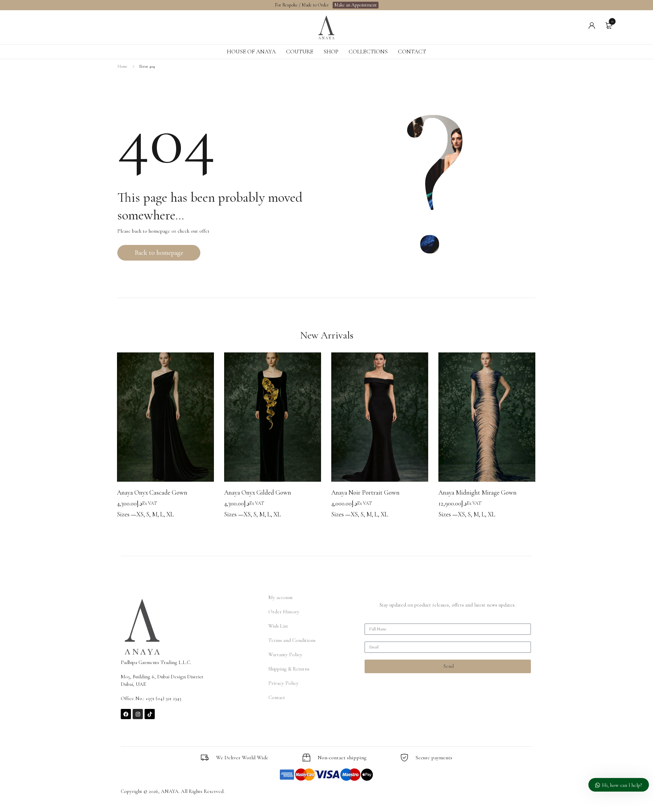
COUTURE (299, 51)
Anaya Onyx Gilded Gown (257, 492)
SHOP (330, 51)
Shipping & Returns (288, 669)
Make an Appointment (355, 5)
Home (122, 66)
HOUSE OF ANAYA (251, 51)
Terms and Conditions (292, 640)
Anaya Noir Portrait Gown (365, 492)
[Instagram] (138, 714)
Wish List (278, 626)
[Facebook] (126, 714)
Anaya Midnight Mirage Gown (477, 492)
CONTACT (412, 51)
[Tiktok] (150, 714)
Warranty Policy (285, 654)
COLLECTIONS (368, 51)
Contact (276, 697)
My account (280, 597)
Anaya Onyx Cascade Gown (152, 492)
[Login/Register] (592, 25)
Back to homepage (159, 253)
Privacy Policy (283, 683)
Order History (283, 612)
